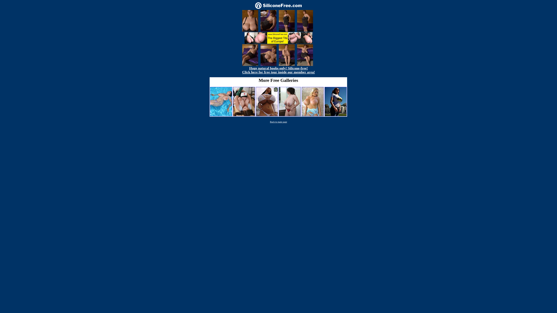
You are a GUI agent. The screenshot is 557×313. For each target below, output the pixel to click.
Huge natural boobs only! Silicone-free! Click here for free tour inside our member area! (278, 70)
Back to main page (278, 122)
